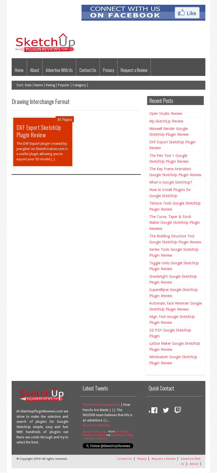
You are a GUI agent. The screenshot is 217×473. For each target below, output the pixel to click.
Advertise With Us (59, 70)
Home (19, 70)
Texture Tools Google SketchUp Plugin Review (175, 206)
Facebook (117, 435)
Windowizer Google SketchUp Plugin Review (173, 360)
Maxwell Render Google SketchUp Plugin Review (168, 131)
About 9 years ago (95, 431)
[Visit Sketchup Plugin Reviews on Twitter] (164, 411)
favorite (102, 438)
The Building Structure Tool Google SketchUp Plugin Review (175, 239)
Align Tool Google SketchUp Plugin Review (172, 320)
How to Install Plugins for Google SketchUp (170, 193)
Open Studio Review (165, 113)
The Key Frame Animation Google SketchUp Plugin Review (175, 172)
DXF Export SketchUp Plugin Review (38, 131)
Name (38, 85)
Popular (64, 85)
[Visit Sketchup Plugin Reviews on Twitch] (176, 411)
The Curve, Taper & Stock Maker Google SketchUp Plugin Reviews (174, 223)
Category (79, 85)
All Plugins (64, 119)
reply (130, 435)
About (34, 70)
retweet (89, 438)
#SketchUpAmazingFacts (101, 405)
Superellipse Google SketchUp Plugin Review (173, 293)
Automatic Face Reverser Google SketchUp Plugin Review (175, 306)
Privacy (108, 70)
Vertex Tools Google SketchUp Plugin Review (173, 252)
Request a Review (134, 70)
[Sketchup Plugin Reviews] (47, 52)
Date (28, 85)
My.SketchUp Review (166, 121)
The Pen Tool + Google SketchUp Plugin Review (168, 158)
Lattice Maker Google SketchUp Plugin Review (174, 346)
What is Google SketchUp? (170, 182)
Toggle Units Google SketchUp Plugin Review (174, 266)
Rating (50, 85)
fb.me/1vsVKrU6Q (96, 425)
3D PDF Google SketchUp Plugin (170, 333)
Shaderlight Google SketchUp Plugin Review (173, 279)
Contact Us (87, 70)
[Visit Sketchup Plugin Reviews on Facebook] (153, 411)
